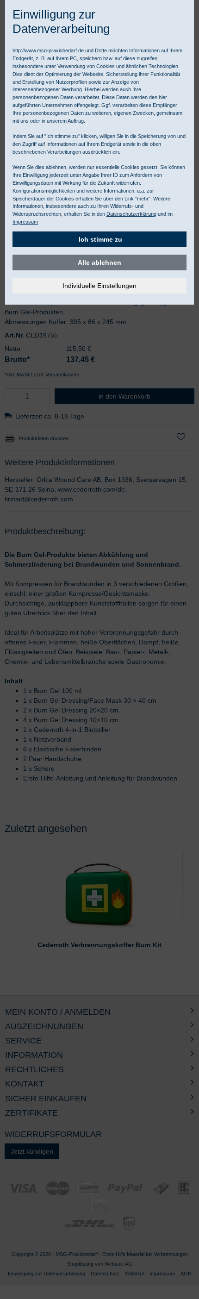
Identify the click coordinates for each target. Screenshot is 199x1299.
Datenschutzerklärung (131, 214)
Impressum (25, 222)
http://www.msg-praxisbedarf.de (48, 50)
